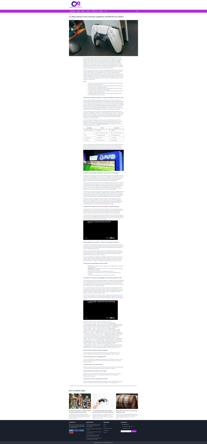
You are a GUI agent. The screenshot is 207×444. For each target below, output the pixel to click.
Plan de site (105, 432)
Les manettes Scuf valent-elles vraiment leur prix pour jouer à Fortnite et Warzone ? (103, 411)
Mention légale (106, 430)
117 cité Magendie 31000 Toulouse (127, 426)
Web (106, 11)
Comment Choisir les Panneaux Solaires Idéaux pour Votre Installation (93, 432)
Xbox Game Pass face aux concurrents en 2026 (108, 202)
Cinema (78, 11)
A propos (105, 426)
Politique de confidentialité (108, 428)
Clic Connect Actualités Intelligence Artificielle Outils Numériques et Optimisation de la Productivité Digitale (93, 425)
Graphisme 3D (72, 11)
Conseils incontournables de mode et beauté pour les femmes (94, 429)
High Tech (88, 11)
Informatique (94, 11)
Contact (105, 424)
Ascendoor (102, 442)
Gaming (83, 11)
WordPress (111, 442)
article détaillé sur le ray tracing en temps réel (113, 148)
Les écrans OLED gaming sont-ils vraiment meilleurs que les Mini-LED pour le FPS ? (93, 435)
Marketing (101, 11)
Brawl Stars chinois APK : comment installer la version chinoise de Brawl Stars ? (80, 411)
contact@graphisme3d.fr (126, 428)
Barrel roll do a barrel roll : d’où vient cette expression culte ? (126, 411)
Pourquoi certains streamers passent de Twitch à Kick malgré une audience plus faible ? (94, 438)
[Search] (137, 11)
